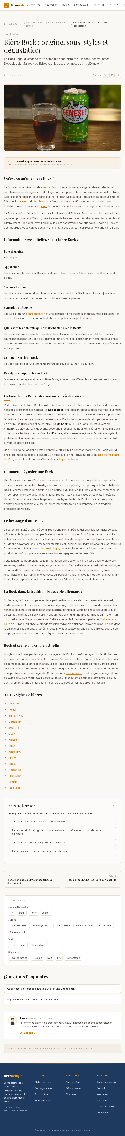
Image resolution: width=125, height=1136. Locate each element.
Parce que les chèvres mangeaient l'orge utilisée (38, 842)
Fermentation (73, 957)
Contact (101, 1088)
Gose (11, 733)
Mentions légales (106, 1106)
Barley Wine (15, 715)
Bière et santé (17, 932)
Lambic (12, 781)
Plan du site (103, 1100)
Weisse (12, 739)
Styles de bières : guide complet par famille (45, 24)
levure (45, 548)
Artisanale (81, 5)
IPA (11, 912)
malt (43, 206)
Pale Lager (15, 787)
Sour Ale (14, 727)
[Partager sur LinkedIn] (112, 75)
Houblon (37, 957)
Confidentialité (104, 1112)
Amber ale (14, 769)
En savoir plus (26, 1033)
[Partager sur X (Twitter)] (105, 75)
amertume (23, 201)
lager (56, 548)
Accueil (8, 24)
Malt (49, 957)
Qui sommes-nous (106, 1082)
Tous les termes (18, 957)
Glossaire (71, 1094)
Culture (99, 5)
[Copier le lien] (118, 75)
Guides (19, 24)
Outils (114, 5)
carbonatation (36, 313)
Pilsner (12, 757)
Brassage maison (42, 925)
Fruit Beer (14, 775)
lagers (63, 459)
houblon (39, 201)
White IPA (14, 751)
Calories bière (38, 945)
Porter (12, 709)
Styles (35, 5)
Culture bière (105, 925)
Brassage (51, 5)
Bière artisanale (84, 925)
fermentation (51, 187)
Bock (11, 763)
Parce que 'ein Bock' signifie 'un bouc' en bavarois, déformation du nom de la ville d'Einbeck (57, 832)
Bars (65, 5)
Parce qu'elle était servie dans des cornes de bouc (40, 851)
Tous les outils (17, 945)
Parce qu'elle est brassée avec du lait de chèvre (38, 821)
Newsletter (102, 1094)
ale (92, 553)
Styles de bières (19, 925)
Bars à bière (63, 925)
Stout (11, 745)
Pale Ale (13, 703)
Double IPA (15, 721)
